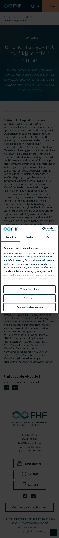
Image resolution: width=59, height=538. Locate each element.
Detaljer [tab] (29, 237)
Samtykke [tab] (10, 237)
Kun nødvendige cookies (29, 307)
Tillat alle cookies (29, 289)
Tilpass (28, 298)
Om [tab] (48, 237)
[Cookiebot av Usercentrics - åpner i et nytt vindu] (42, 229)
